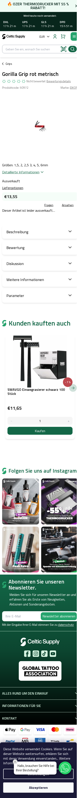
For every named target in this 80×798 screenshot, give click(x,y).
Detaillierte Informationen (20, 172)
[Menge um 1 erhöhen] (69, 421)
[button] (65, 768)
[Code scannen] (63, 49)
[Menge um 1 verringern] (11, 421)
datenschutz (66, 624)
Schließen (32, 205)
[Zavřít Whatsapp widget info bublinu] (15, 761)
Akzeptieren (38, 787)
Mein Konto (55, 36)
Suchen (72, 49)
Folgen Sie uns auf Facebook (27, 653)
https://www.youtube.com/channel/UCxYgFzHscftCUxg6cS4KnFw (53, 653)
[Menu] (74, 36)
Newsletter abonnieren (58, 616)
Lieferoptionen (12, 187)
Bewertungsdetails (59, 81)
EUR (42, 36)
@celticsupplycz (44, 653)
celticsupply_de (36, 653)
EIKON (74, 87)
